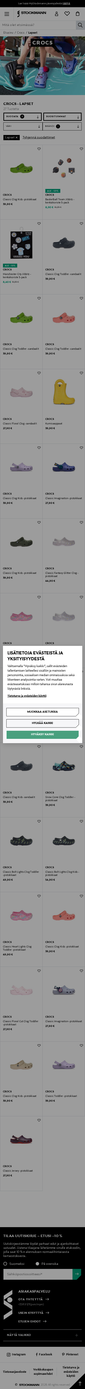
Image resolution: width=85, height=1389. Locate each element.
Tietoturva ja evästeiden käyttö (26, 696)
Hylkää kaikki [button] (42, 723)
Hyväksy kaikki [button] (42, 734)
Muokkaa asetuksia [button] (42, 712)
